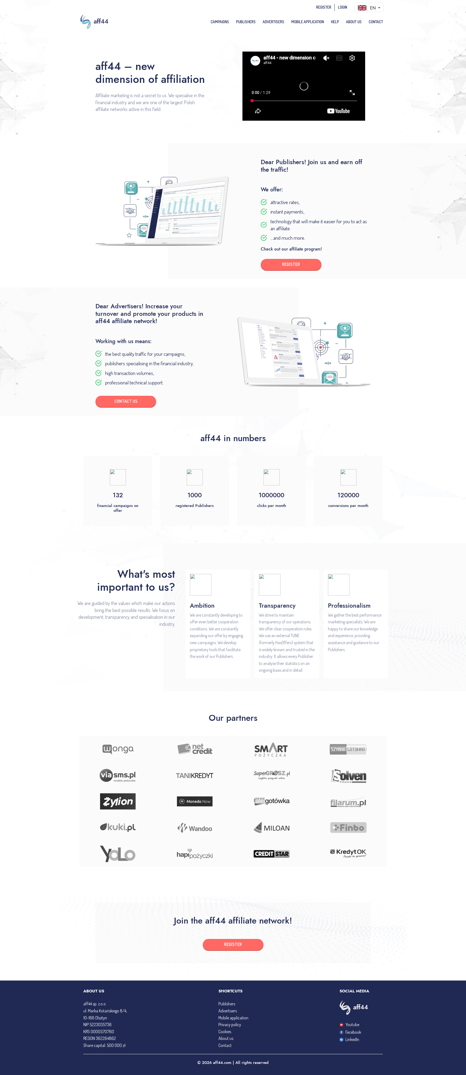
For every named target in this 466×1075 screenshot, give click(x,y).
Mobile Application (307, 21)
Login (342, 7)
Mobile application (233, 1017)
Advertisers (273, 21)
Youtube (352, 1024)
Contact (376, 21)
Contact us (126, 401)
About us (354, 21)
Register (323, 7)
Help (335, 21)
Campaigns (220, 21)
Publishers (246, 21)
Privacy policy (229, 1024)
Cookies (224, 1031)
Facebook (353, 1032)
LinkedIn (352, 1039)
